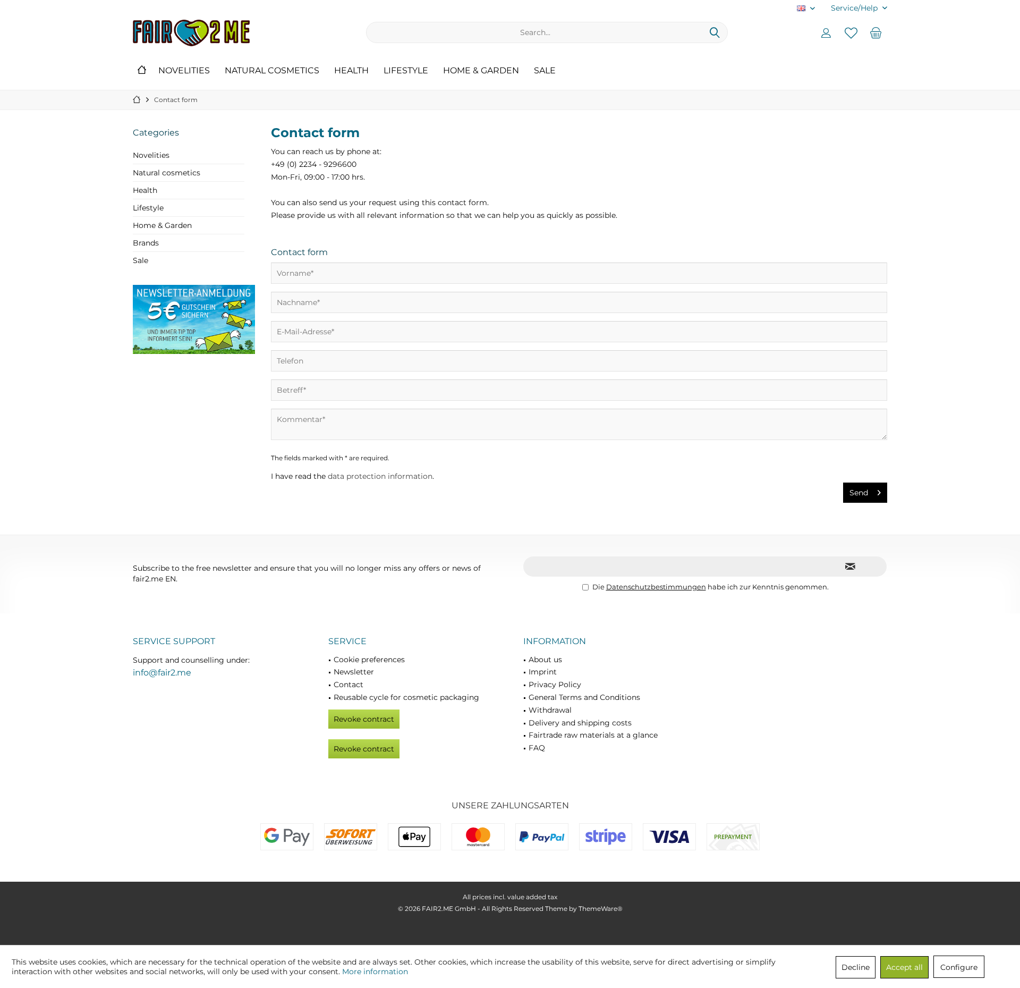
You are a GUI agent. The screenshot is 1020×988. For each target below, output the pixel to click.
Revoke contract (364, 719)
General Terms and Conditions (584, 697)
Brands (146, 243)
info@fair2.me (162, 673)
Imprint (543, 672)
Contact (348, 684)
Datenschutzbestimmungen (656, 586)
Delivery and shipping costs (580, 723)
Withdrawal (550, 710)
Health (145, 190)
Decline (856, 967)
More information (375, 971)
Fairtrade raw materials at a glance (593, 735)
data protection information (380, 476)
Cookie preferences (369, 659)
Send (858, 492)
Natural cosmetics (166, 173)
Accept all (904, 967)
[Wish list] (851, 32)
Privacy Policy (555, 684)
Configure (959, 967)
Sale (140, 260)
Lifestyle (148, 208)
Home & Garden (162, 225)
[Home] (142, 71)
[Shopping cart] (876, 32)
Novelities (151, 155)
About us (545, 659)
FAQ (537, 748)
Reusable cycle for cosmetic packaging (406, 697)
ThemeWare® (601, 909)
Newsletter (354, 672)
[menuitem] (855, 8)
